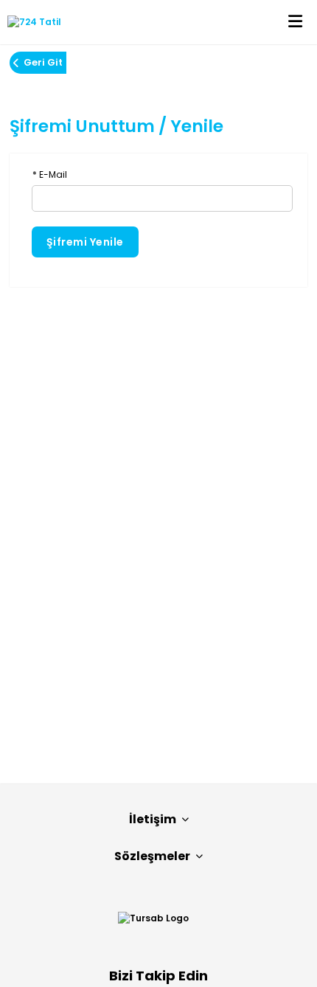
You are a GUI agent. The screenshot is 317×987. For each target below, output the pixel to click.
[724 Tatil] (30, 22)
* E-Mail (49, 174)
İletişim (152, 819)
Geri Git (43, 62)
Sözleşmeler (152, 856)
